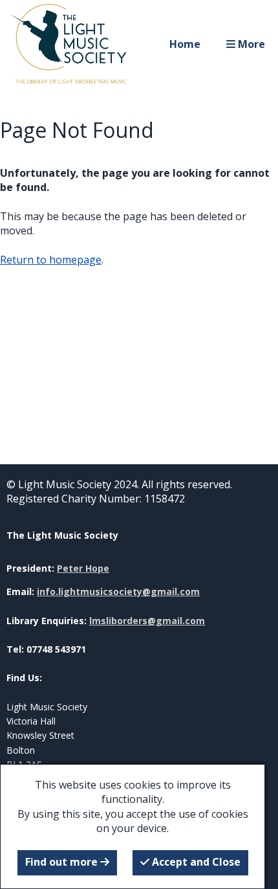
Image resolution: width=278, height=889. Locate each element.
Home (184, 44)
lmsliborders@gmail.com (147, 620)
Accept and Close (195, 862)
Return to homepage (51, 260)
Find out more (62, 862)
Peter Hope (83, 568)
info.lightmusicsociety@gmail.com (118, 591)
